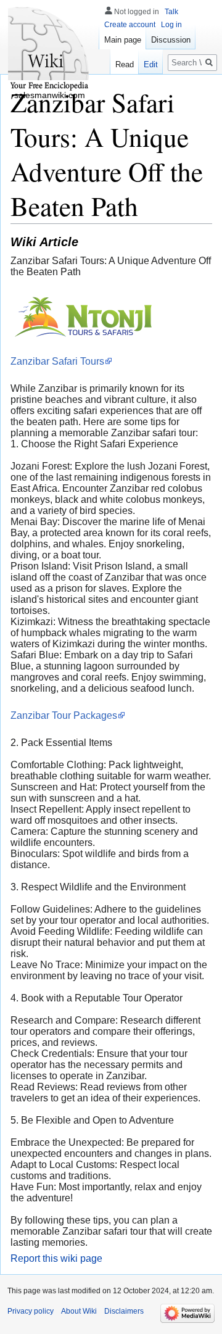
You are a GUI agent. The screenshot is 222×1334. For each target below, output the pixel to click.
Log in (171, 24)
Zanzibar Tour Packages (63, 715)
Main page (122, 39)
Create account (129, 24)
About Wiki (79, 1311)
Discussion (171, 39)
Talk (171, 11)
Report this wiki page (56, 1258)
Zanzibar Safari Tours (57, 361)
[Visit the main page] (49, 49)
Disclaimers (124, 1311)
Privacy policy (30, 1311)
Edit (151, 64)
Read (124, 64)
